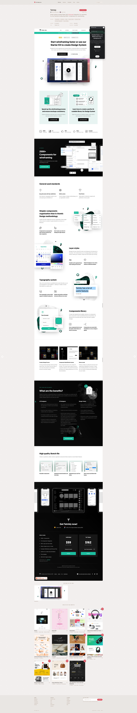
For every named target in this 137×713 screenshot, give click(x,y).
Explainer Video (77, 19)
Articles (35, 704)
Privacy (98, 710)
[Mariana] (77, 645)
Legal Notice (94, 710)
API (51, 701)
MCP (51, 703)
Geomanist (75, 23)
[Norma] (42, 619)
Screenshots (57, 19)
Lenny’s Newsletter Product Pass (41, 656)
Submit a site (53, 699)
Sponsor (52, 706)
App (87, 659)
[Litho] (77, 671)
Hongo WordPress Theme (57, 682)
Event (94, 659)
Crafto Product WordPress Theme (94, 630)
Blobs (66, 19)
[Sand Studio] (77, 619)
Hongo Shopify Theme (38, 682)
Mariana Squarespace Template (76, 656)
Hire (51, 700)
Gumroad (70, 14)
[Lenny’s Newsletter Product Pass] (42, 645)
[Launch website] (49, 630)
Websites (35, 699)
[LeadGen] (95, 645)
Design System (71, 19)
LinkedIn (68, 701)
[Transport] (59, 645)
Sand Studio (72, 630)
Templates (36, 701)
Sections (35, 700)
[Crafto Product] (95, 619)
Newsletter (52, 704)
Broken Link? (84, 12)
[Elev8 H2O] (59, 619)
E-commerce (57, 23)
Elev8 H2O (54, 630)
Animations (62, 19)
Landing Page (76, 685)
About (102, 710)
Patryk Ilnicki (63, 12)
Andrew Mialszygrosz (55, 12)
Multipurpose (81, 685)
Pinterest (68, 703)
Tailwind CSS (57, 25)
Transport (54, 656)
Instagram (68, 700)
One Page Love (38, 2)
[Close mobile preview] (103, 27)
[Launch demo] (102, 630)
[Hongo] (42, 671)
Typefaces (36, 703)
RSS (67, 704)
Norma (35, 630)
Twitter (68, 699)
